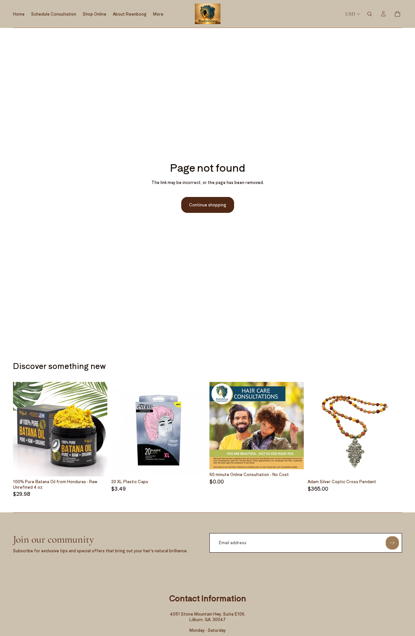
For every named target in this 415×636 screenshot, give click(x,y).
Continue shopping (207, 204)
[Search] (369, 14)
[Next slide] (97, 429)
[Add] (97, 466)
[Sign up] (392, 543)
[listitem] (158, 14)
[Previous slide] (22, 429)
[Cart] (397, 14)
